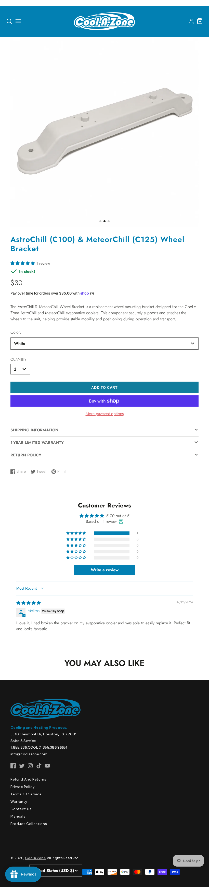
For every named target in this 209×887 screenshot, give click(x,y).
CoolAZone (35, 858)
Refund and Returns (28, 779)
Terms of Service (25, 794)
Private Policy (22, 787)
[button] (100, 221)
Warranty (18, 801)
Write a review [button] (105, 570)
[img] (28, 603)
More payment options (105, 414)
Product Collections (28, 824)
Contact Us (20, 809)
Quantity (18, 359)
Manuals (17, 816)
